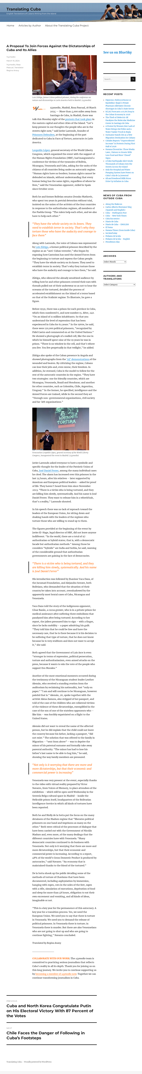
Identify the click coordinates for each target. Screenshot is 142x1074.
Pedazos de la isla (113, 236)
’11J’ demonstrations (78, 359)
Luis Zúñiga (42, 247)
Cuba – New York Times (116, 216)
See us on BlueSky (117, 52)
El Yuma (109, 227)
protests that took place (78, 119)
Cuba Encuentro (113, 219)
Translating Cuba (24, 9)
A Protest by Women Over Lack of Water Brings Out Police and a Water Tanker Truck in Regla (120, 129)
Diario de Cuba (112, 221)
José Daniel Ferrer (49, 470)
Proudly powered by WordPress (38, 1062)
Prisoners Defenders (43, 134)
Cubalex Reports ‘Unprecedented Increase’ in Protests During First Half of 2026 (120, 144)
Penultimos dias (113, 242)
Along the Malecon (114, 204)
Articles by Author (30, 25)
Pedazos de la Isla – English (118, 239)
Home (10, 25)
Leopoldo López (41, 150)
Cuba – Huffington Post (116, 213)
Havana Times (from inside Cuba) (120, 230)
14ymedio (11, 57)
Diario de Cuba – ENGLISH (117, 224)
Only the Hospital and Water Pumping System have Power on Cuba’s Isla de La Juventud (120, 173)
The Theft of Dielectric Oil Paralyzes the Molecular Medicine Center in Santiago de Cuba (120, 120)
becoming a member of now (56, 974)
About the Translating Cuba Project (67, 25)
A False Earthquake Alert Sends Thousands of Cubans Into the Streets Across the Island (119, 164)
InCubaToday (111, 233)
